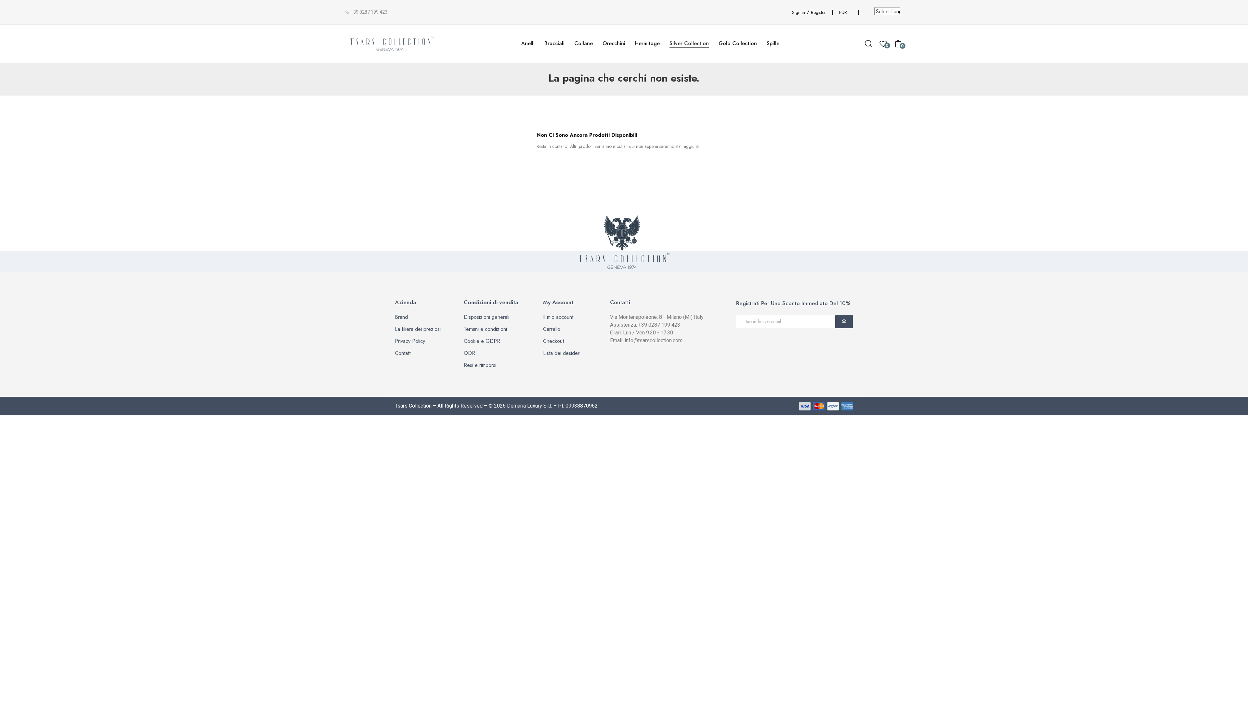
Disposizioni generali (486, 317)
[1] (844, 321)
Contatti (403, 353)
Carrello (551, 329)
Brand (401, 317)
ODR (469, 353)
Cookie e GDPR (482, 341)
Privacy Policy (410, 341)
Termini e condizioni (485, 329)
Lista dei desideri (561, 353)
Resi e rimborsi (480, 365)
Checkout (553, 341)
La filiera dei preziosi (418, 329)
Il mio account (558, 317)
